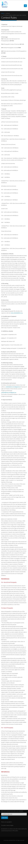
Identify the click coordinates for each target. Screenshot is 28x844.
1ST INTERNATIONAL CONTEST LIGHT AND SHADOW (14, 15)
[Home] (4, 4)
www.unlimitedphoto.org (16, 313)
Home (2, 13)
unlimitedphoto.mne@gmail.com (13, 387)
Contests (8, 13)
